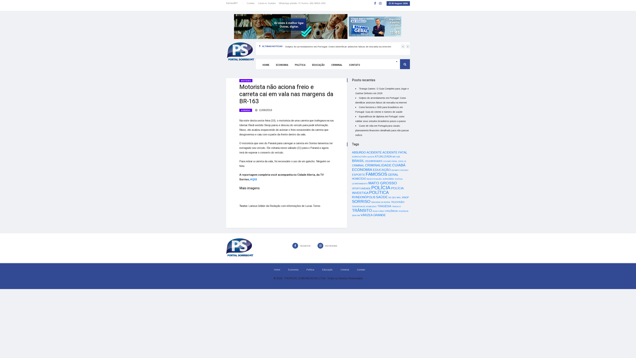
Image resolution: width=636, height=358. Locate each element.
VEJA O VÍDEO (378, 211)
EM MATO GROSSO (399, 170)
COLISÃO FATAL (390, 161)
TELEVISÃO (397, 202)
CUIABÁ (398, 165)
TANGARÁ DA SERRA (380, 202)
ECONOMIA (362, 169)
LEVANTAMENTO (360, 183)
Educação (318, 65)
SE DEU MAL (394, 197)
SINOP (405, 197)
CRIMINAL (358, 165)
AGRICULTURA (359, 156)
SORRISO (245, 110)
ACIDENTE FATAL (394, 152)
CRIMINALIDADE (378, 165)
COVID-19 (402, 161)
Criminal (336, 65)
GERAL (393, 174)
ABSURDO (359, 152)
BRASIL (358, 161)
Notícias (246, 81)
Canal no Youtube (267, 3)
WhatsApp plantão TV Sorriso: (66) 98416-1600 (302, 3)
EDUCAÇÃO (382, 170)
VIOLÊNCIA (391, 211)
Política (300, 65)
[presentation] (403, 46)
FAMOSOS (376, 174)
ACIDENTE (374, 152)
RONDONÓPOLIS (363, 197)
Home (266, 65)
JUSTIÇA (399, 179)
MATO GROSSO (382, 183)
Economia (282, 65)
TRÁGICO (396, 207)
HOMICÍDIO (359, 178)
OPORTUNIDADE (361, 188)
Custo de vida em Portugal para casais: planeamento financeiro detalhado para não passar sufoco (382, 130)
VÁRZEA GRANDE (373, 215)
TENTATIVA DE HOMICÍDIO (364, 206)
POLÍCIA (380, 187)
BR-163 (396, 156)
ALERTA (370, 157)
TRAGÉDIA (384, 206)
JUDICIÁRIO (388, 179)
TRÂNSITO (362, 210)
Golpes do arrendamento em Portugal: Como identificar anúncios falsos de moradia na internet (338, 46)
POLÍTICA (379, 192)
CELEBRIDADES (373, 161)
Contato (251, 3)
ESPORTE (358, 174)
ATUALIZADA (383, 156)
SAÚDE (382, 197)
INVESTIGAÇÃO (374, 179)
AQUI (253, 179)
